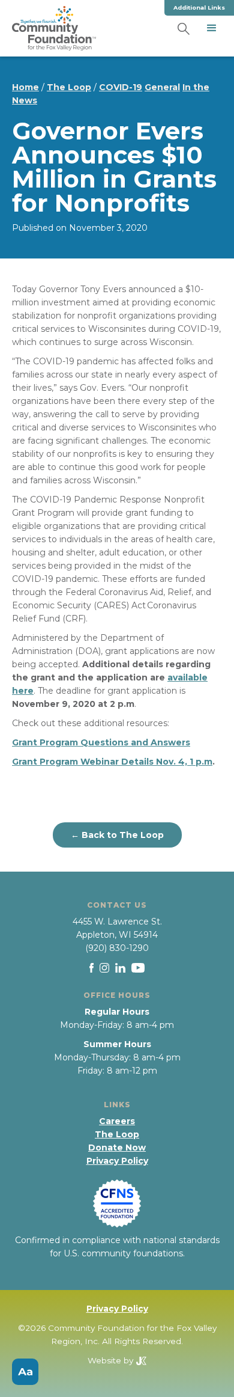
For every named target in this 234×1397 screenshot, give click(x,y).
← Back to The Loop (117, 835)
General (162, 87)
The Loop (69, 87)
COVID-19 (120, 87)
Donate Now (117, 1147)
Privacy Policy (117, 1160)
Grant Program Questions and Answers (101, 742)
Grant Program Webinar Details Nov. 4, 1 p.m (112, 761)
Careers (117, 1121)
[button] (212, 28)
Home (25, 87)
